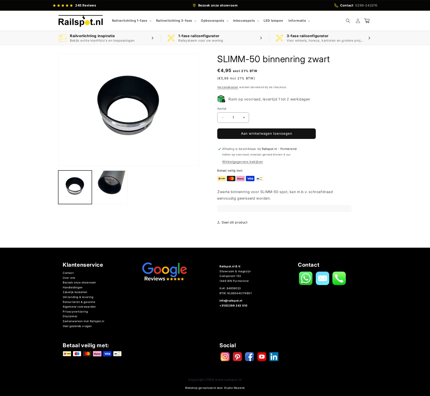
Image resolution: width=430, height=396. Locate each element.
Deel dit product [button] (235, 222)
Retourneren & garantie (79, 302)
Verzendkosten (227, 87)
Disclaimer (70, 316)
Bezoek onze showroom (79, 282)
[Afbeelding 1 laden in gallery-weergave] (75, 187)
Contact (68, 273)
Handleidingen (73, 287)
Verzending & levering (78, 297)
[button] (131, 20)
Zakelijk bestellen (75, 292)
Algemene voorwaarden (79, 306)
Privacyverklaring (75, 311)
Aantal (221, 108)
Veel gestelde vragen (77, 326)
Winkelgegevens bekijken (242, 162)
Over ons (69, 277)
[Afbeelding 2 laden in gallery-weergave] (111, 187)
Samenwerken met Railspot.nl (83, 321)
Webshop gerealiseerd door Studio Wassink (215, 388)
